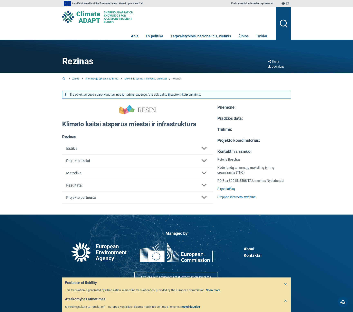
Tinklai (261, 36)
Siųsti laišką (226, 189)
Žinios (243, 36)
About (249, 248)
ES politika (154, 36)
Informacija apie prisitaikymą (101, 78)
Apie (135, 36)
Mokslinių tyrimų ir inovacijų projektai (145, 78)
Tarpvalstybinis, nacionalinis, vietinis (201, 36)
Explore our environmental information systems (176, 277)
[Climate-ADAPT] (167, 17)
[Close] (285, 284)
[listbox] (103, 3)
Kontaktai (252, 255)
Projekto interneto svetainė (236, 197)
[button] (137, 148)
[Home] (64, 79)
